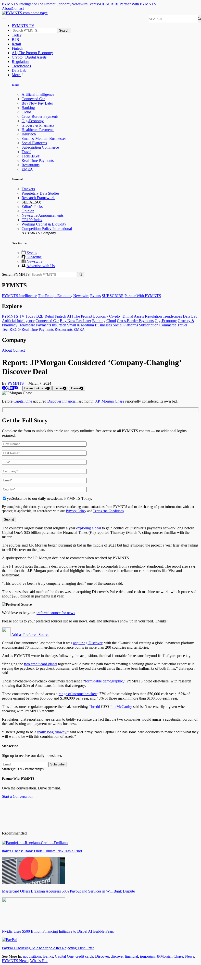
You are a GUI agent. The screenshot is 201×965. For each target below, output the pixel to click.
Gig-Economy (33, 121)
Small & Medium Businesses (44, 138)
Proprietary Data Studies (40, 193)
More (16, 75)
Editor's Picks (32, 206)
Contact (18, 8)
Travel (26, 152)
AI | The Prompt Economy (32, 53)
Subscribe (34, 257)
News (189, 956)
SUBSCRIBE (109, 4)
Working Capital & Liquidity (44, 224)
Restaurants (30, 165)
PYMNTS (16, 383)
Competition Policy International (47, 228)
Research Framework (38, 198)
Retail (16, 44)
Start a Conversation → (20, 796)
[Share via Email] (16, 388)
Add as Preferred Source (30, 634)
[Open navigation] (4, 18)
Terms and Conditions (108, 511)
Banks (48, 956)
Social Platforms (34, 143)
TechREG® (31, 156)
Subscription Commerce (40, 147)
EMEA (27, 169)
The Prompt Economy (54, 4)
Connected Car (33, 99)
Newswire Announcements (42, 215)
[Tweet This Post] (8, 388)
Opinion (28, 211)
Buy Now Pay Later (37, 103)
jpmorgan (147, 956)
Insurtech (29, 134)
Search (64, 30)
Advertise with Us (40, 266)
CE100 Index (32, 220)
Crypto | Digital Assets (29, 57)
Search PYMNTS (16, 274)
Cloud (26, 112)
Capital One (64, 956)
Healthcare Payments (38, 130)
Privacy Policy (76, 511)
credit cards (84, 956)
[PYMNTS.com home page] (25, 13)
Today (17, 35)
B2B (15, 39)
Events (92, 4)
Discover (102, 956)
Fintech (17, 48)
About (7, 8)
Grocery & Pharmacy (38, 125)
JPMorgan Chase (170, 956)
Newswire (79, 4)
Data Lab (19, 70)
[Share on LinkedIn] (12, 388)
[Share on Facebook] (4, 388)
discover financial (124, 956)
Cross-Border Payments (40, 116)
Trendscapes (21, 66)
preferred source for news (55, 613)
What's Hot (39, 961)
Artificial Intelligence (38, 94)
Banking (28, 108)
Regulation (20, 62)
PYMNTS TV (23, 26)
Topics (15, 84)
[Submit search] (80, 274)
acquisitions (32, 956)
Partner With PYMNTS (138, 4)
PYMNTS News (15, 961)
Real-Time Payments (38, 160)
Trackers (28, 189)
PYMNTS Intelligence (19, 4)
